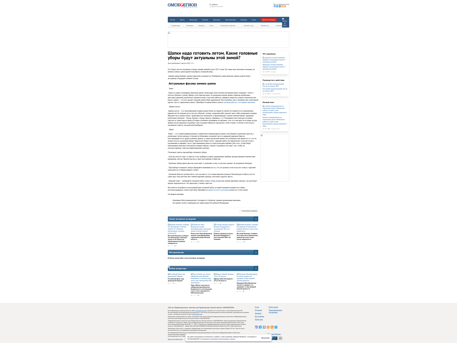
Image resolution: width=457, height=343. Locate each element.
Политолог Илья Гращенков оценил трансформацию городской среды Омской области (201, 236)
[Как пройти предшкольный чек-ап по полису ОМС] (275, 85)
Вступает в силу (249, 25)
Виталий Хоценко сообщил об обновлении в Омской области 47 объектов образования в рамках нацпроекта (178, 239)
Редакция (258, 310)
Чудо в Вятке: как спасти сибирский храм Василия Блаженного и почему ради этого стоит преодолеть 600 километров (201, 289)
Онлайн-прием (175, 25)
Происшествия (230, 20)
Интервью (202, 25)
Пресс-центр (273, 307)
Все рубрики (259, 316)
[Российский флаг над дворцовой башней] (178, 275)
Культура (244, 20)
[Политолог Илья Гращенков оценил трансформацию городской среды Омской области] (201, 228)
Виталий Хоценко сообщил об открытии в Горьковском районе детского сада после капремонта (247, 236)
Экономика (193, 20)
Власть (182, 20)
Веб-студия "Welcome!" (175, 339)
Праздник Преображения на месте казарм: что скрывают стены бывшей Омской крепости (246, 286)
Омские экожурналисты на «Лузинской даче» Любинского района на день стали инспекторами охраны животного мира (275, 121)
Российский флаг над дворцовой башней (176, 280)
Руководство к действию (228, 25)
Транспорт (216, 20)
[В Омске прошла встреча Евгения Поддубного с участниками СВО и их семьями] (224, 228)
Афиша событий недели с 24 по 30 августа (223, 280)
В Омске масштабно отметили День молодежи (186, 258)
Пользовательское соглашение (275, 311)
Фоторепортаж (176, 252)
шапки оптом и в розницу (218, 190)
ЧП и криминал (269, 54)
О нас (257, 307)
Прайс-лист (259, 319)
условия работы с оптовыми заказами (239, 102)
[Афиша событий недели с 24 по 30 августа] (224, 275)
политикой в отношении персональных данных (218, 339)
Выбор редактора (177, 268)
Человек (205, 20)
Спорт (254, 20)
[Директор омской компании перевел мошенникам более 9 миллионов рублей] (275, 60)
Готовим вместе (281, 25)
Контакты (258, 313)
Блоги (211, 25)
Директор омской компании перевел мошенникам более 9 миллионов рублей (274, 67)
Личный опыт (265, 25)
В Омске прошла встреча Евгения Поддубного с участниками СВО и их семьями (223, 236)
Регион (172, 20)
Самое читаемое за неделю (182, 219)
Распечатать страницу (249, 211)
